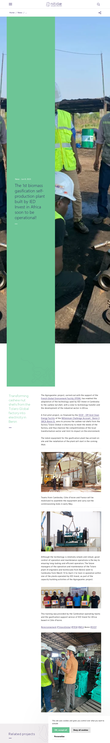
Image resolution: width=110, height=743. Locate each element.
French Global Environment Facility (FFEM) (61, 398)
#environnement (48, 627)
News (20, 12)
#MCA (81, 627)
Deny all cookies (80, 730)
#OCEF (93, 627)
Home (12, 12)
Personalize (59, 736)
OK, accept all (61, 730)
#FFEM (74, 627)
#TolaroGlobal (64, 627)
